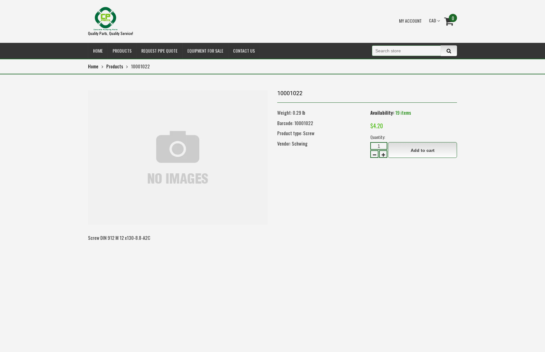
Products (114, 66)
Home (93, 66)
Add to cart (423, 150)
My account (410, 20)
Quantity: (377, 137)
